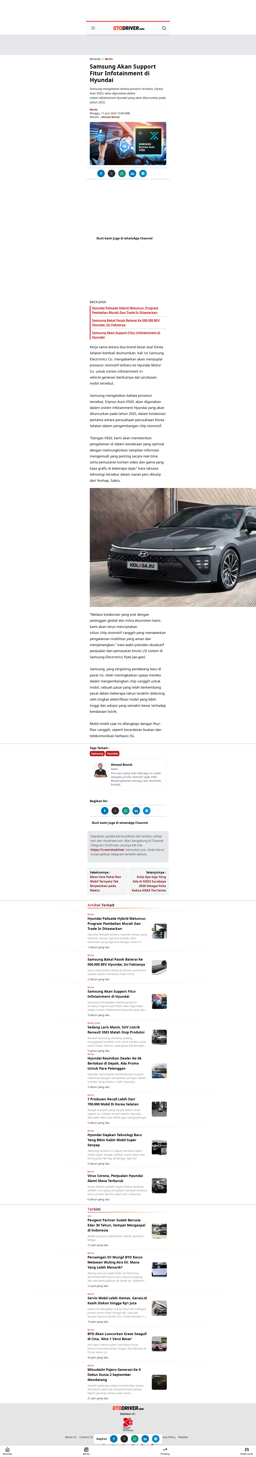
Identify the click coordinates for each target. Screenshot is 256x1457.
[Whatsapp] (122, 173)
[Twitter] (111, 173)
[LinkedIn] (132, 173)
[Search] (164, 28)
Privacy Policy (167, 1437)
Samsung (97, 753)
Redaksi (183, 1437)
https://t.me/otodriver (107, 850)
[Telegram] (142, 173)
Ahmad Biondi (110, 117)
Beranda (95, 59)
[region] (128, 10)
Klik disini (156, 823)
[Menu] (93, 28)
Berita (109, 59)
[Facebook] (101, 173)
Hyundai (112, 753)
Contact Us (86, 1437)
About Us (70, 1437)
